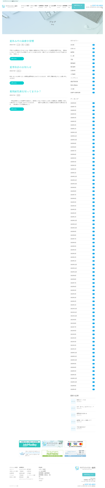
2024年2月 (82, 213)
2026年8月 (82, 103)
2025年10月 (82, 139)
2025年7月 (82, 150)
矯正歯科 (73, 67)
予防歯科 (21, 475)
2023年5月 (82, 246)
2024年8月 (82, 191)
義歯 (28, 477)
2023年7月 (82, 239)
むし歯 (72, 56)
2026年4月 (82, 117)
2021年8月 (82, 323)
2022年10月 (82, 272)
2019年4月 (82, 389)
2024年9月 (82, 187)
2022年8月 (82, 279)
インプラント (74, 78)
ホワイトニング (23, 479)
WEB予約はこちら (89, 474)
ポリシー (12, 469)
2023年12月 (82, 220)
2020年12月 (82, 352)
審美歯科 (73, 63)
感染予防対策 (74, 81)
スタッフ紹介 (33, 6)
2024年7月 (82, 194)
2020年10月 (82, 360)
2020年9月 (82, 363)
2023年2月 (82, 257)
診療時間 (12, 473)
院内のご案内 (13, 477)
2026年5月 (82, 114)
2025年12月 (82, 132)
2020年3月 (82, 374)
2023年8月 (82, 235)
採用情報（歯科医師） (45, 473)
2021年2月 (82, 345)
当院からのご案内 (14, 471)
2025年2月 (82, 169)
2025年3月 (82, 165)
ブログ (70, 6)
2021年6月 (82, 330)
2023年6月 (82, 242)
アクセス (59, 6)
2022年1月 (82, 305)
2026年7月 (82, 106)
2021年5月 (82, 334)
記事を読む (14, 58)
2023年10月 (82, 228)
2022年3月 (82, 297)
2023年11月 (82, 224)
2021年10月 (82, 316)
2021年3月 (82, 341)
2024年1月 (82, 217)
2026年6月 (82, 110)
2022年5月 (82, 290)
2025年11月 (82, 136)
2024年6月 (82, 198)
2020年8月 (82, 367)
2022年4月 (82, 294)
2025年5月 (82, 158)
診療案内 (41, 6)
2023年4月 (82, 250)
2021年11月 (82, 312)
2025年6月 (82, 154)
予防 (72, 59)
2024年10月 (82, 183)
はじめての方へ (23, 469)
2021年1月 (82, 349)
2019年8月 (82, 385)
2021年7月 (82, 327)
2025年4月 (82, 161)
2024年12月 (82, 176)
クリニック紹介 (25, 6)
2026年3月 (82, 121)
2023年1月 (82, 261)
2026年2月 (82, 125)
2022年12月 (82, 264)
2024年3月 (82, 209)
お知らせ (73, 48)
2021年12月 (82, 308)
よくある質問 (52, 6)
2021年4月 (82, 338)
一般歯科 (21, 471)
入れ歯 (72, 89)
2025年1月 (82, 172)
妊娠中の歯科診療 (75, 92)
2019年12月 (82, 378)
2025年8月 (82, 147)
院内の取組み (74, 85)
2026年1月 (82, 128)
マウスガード (30, 479)
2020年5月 (82, 371)
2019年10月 (82, 382)
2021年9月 (82, 319)
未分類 (72, 45)
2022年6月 (82, 286)
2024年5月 (82, 202)
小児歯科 (73, 74)
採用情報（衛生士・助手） (45, 475)
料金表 (46, 6)
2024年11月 (82, 180)
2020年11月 (82, 356)
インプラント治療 (31, 475)
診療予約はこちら (78, 6)
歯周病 (72, 52)
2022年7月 (82, 283)
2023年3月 (82, 253)
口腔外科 (73, 70)
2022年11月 (82, 268)
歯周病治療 (22, 473)
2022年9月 (82, 275)
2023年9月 (82, 231)
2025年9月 (82, 143)
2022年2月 (82, 301)
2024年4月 (82, 206)
